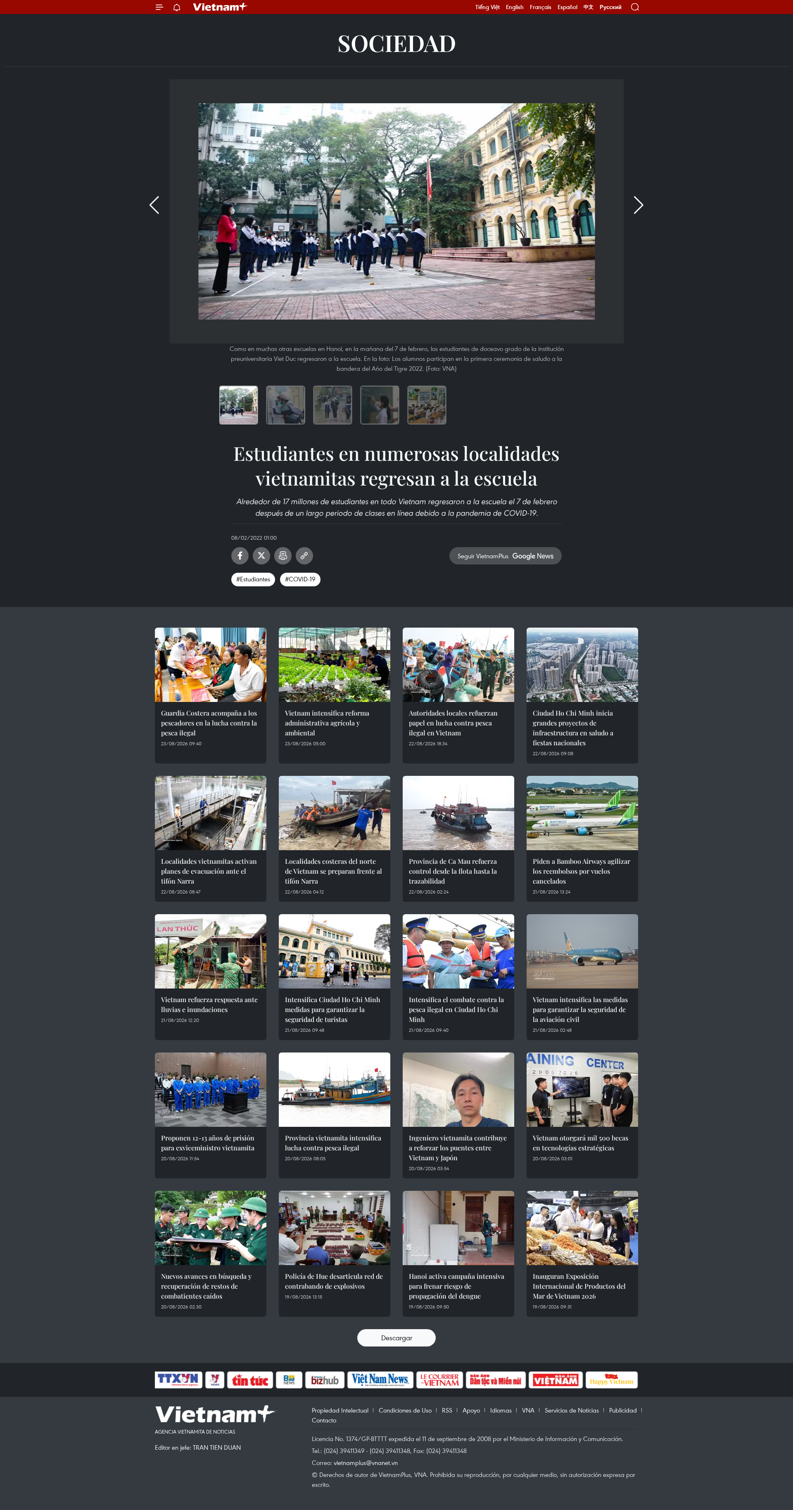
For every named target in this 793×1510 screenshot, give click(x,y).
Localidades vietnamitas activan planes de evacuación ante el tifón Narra (209, 871)
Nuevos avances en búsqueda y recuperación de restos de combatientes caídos (206, 1286)
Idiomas (501, 1410)
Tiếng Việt (487, 7)
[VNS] (380, 1380)
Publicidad (623, 1410)
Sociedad (396, 42)
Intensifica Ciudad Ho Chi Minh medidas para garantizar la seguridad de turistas (332, 1009)
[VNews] (215, 1380)
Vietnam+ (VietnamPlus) (221, 7)
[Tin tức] (250, 1380)
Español (567, 7)
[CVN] (439, 1380)
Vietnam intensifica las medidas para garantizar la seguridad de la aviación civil (580, 1009)
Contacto (324, 1420)
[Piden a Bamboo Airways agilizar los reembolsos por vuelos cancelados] (582, 813)
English (515, 7)
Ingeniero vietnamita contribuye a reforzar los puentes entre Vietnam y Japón (458, 1147)
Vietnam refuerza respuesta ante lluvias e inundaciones (209, 1004)
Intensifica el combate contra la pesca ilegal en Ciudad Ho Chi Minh (456, 1009)
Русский (611, 7)
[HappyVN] (611, 1380)
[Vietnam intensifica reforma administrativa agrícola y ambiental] (334, 665)
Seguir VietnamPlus (483, 556)
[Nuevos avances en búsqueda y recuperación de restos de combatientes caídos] (210, 1228)
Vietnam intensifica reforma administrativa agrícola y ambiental (327, 723)
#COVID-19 (300, 579)
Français (540, 7)
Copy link (304, 555)
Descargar (396, 1337)
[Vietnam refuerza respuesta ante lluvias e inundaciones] (210, 951)
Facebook (240, 555)
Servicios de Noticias (572, 1410)
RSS (447, 1410)
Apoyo (471, 1410)
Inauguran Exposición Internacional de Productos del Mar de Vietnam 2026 (579, 1286)
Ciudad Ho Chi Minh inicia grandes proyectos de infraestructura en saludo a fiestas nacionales (573, 728)
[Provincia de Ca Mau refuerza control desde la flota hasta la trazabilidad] (458, 813)
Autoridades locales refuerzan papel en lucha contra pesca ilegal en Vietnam (453, 723)
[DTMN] (495, 1380)
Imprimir (283, 555)
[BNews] (289, 1380)
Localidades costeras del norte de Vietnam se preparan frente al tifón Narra (333, 871)
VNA (528, 1410)
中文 (589, 7)
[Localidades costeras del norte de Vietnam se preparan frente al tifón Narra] (334, 813)
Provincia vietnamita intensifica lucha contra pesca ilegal (333, 1142)
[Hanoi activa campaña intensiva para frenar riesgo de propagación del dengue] (458, 1228)
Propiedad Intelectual (340, 1410)
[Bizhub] (324, 1380)
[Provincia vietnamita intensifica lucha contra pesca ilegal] (334, 1089)
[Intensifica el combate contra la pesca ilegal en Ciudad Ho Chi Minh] (458, 951)
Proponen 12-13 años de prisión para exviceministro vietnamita (207, 1142)
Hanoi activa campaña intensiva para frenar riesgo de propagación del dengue (456, 1286)
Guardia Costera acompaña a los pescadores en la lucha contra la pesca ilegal (209, 723)
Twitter (261, 555)
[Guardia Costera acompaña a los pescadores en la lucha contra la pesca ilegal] (210, 665)
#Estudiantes (253, 579)
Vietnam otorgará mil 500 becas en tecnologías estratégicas (580, 1142)
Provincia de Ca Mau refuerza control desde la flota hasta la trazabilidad (453, 871)
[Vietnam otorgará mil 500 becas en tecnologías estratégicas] (582, 1089)
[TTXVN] (178, 1380)
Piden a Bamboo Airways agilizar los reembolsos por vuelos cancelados (581, 871)
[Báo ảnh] (555, 1380)
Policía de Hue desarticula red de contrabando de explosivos (334, 1281)
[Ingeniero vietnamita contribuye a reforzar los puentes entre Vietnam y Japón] (458, 1089)
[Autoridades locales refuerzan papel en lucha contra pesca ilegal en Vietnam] (458, 665)
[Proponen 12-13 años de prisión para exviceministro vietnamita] (210, 1089)
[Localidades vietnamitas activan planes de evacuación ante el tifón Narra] (210, 813)
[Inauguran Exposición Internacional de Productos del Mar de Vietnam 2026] (582, 1228)
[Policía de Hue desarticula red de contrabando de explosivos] (334, 1228)
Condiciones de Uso (405, 1410)
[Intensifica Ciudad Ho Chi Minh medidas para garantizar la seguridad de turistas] (334, 951)
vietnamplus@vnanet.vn (366, 1462)
